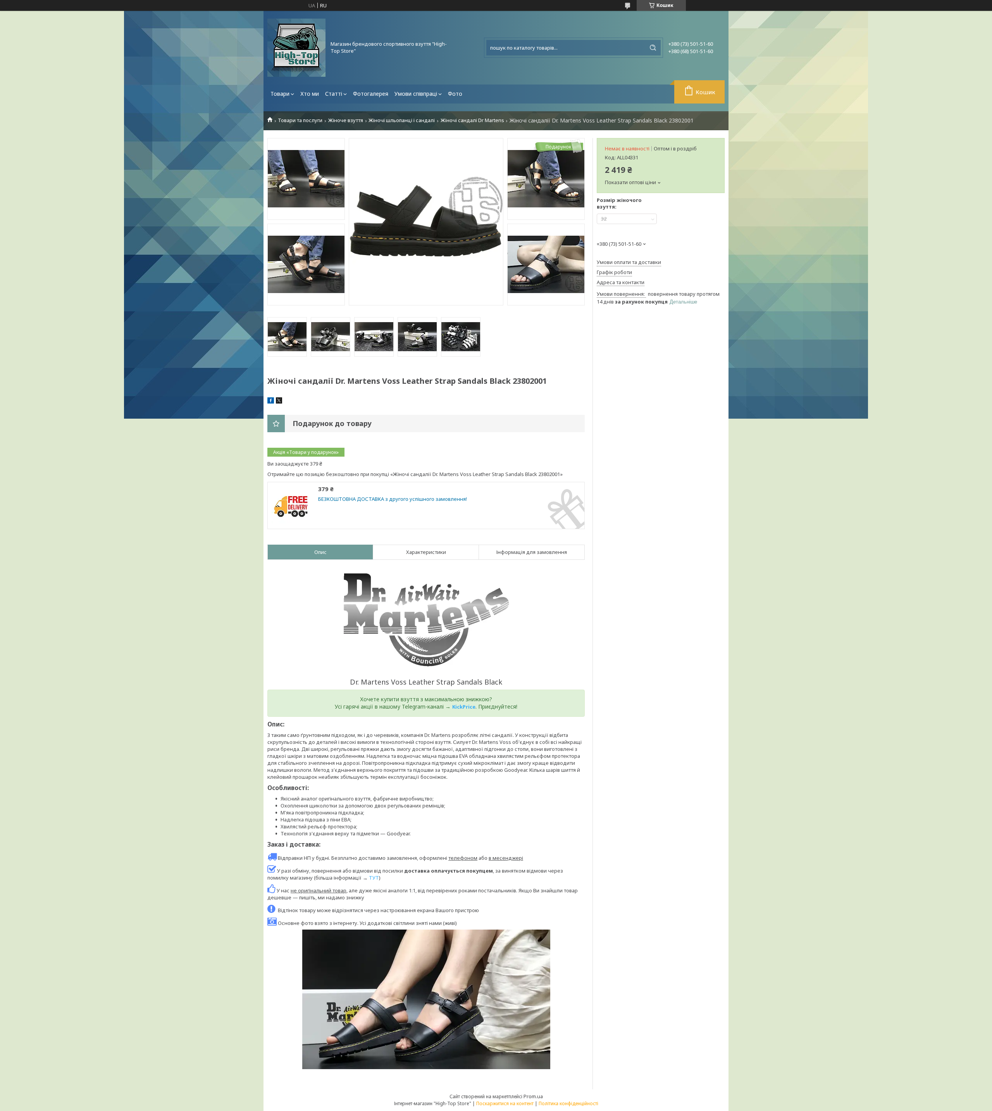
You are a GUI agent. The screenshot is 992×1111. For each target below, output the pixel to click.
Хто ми (309, 93)
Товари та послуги (300, 120)
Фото (455, 93)
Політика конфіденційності (568, 1103)
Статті (333, 93)
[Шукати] (653, 47)
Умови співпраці (415, 93)
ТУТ (374, 877)
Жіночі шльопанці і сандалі (402, 120)
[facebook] (270, 401)
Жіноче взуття (345, 120)
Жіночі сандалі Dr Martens (472, 120)
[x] (279, 401)
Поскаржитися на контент (505, 1103)
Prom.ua (533, 1096)
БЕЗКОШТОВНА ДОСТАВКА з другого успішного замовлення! (392, 499)
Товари (279, 93)
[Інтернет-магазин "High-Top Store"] (296, 48)
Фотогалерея (370, 93)
